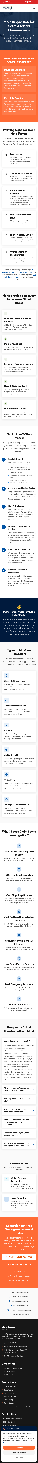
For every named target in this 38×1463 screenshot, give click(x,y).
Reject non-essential (19, 1452)
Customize (19, 1457)
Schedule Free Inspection (20, 1264)
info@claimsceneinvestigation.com (17, 1346)
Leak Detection (7, 1375)
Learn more (7, 1443)
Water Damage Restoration (12, 1368)
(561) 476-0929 (29, 2)
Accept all (19, 1448)
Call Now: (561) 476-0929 (20, 1257)
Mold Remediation (8, 1371)
